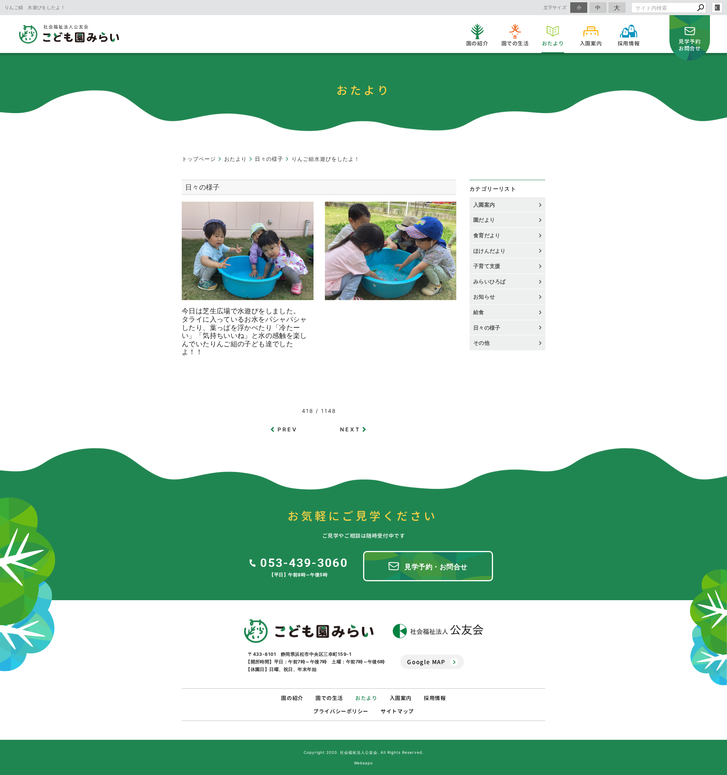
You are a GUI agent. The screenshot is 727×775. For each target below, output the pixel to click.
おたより (366, 698)
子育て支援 (487, 266)
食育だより (487, 235)
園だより (484, 219)
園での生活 (329, 698)
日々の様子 (487, 327)
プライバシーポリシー (340, 711)
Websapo (363, 763)
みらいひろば (489, 281)
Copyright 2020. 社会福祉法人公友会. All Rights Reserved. (364, 752)
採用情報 (435, 698)
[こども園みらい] (309, 631)
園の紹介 (292, 698)
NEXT (350, 429)
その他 (484, 342)
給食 (478, 312)
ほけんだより (489, 250)
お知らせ (484, 296)
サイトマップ (397, 711)
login (717, 7)
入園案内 (484, 204)
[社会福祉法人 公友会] (438, 631)
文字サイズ (555, 7)
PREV (288, 429)
